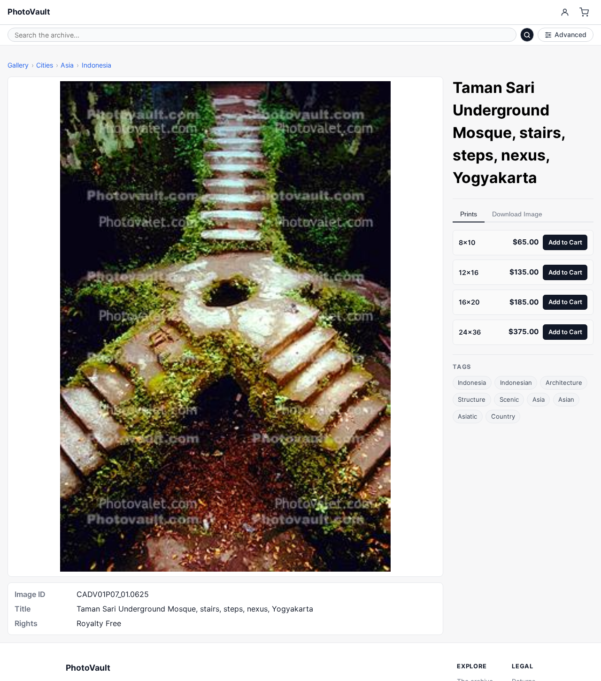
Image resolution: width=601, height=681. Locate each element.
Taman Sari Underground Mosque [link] (501, 110)
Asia (67, 65)
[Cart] (584, 12)
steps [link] (473, 155)
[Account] (564, 12)
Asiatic (467, 416)
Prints (468, 214)
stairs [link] (540, 132)
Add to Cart (565, 242)
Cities (44, 65)
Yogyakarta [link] (495, 177)
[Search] (527, 35)
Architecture (564, 382)
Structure (471, 399)
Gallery (18, 65)
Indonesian (516, 382)
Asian (566, 399)
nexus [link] (523, 155)
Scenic (509, 399)
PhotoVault (29, 11)
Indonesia (96, 65)
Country (503, 416)
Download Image (517, 214)
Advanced (570, 34)
